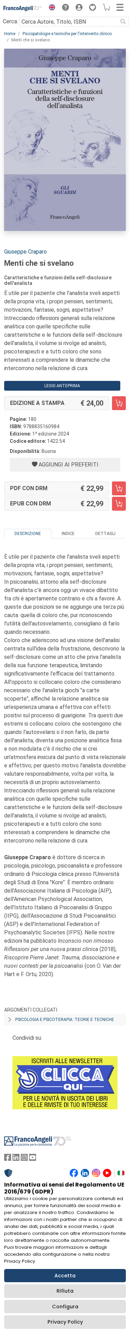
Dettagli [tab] (105, 533)
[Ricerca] (123, 21)
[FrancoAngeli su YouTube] (32, 1159)
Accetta (65, 1275)
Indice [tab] (68, 533)
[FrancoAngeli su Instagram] (24, 1159)
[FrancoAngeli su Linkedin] (15, 1159)
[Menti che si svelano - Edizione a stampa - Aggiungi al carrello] (119, 403)
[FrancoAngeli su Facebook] (7, 1159)
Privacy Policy (65, 1321)
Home (9, 33)
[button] (50, 8)
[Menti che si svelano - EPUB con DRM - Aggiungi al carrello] (119, 504)
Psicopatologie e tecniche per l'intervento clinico (67, 33)
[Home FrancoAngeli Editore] (22, 8)
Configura (65, 1306)
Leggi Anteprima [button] (62, 385)
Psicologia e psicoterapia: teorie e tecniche (64, 1019)
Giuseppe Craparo (25, 251)
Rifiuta (65, 1290)
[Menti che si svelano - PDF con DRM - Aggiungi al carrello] (119, 488)
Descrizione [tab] (28, 533)
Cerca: (10, 21)
